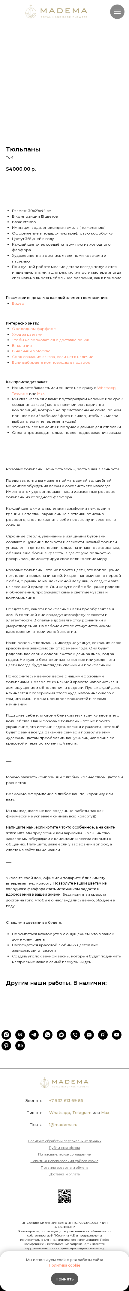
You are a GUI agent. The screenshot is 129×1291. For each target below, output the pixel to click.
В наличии (22, 345)
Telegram (20, 393)
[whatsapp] (47, 1035)
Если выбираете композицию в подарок (51, 362)
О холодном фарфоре (34, 328)
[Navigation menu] (117, 12)
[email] (89, 1035)
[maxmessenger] (61, 1035)
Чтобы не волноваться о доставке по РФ (50, 340)
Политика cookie (64, 1265)
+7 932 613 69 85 (66, 1100)
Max (40, 393)
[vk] (20, 1035)
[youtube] (117, 1035)
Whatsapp (106, 387)
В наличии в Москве (31, 351)
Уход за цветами (27, 334)
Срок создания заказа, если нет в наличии (52, 356)
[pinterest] (6, 1045)
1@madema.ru (63, 1124)
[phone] (75, 1035)
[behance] (20, 1045)
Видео (18, 303)
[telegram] (34, 1035)
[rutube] (103, 1035)
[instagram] (6, 1035)
